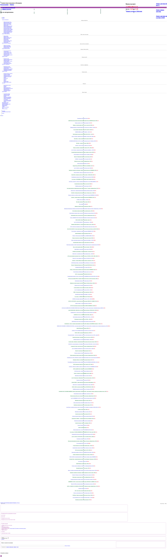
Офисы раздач (6, 9)
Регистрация (4, 4)
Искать (66, 545)
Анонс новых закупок (160, 10)
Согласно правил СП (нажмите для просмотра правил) (18, 528)
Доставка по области (8, 7)
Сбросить (2, 539)
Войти (12, 4)
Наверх (18, 502)
